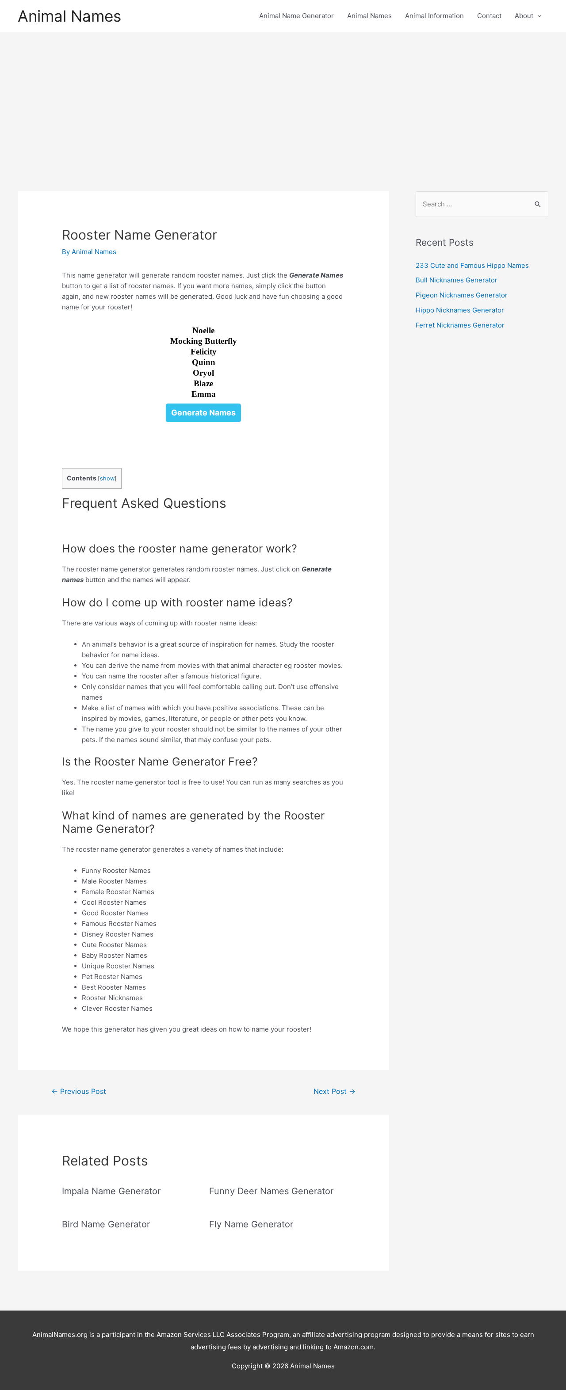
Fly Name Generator (251, 1224)
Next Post (335, 1091)
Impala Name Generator (111, 1191)
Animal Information (434, 15)
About (524, 15)
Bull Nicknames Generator (456, 280)
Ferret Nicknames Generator (460, 325)
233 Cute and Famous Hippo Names (472, 265)
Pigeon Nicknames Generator (462, 295)
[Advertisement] (283, 98)
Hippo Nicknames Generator (460, 310)
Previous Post (78, 1091)
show (107, 478)
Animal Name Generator (296, 15)
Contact (489, 15)
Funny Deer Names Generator (271, 1191)
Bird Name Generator (106, 1224)
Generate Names (203, 412)
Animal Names (69, 16)
